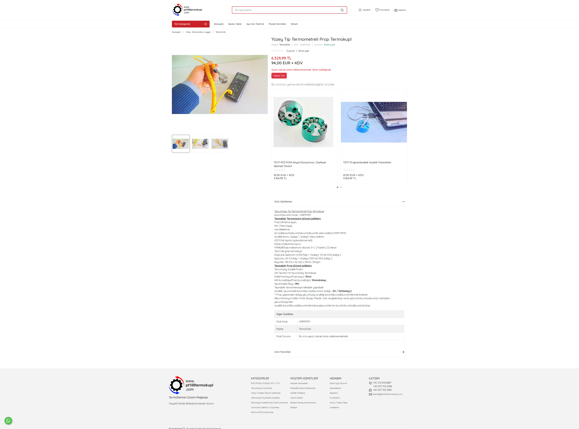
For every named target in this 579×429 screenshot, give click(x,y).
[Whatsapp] (8, 420)
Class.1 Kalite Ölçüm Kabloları (266, 393)
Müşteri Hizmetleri (299, 383)
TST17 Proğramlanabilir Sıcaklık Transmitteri (367, 162)
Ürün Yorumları (282, 351)
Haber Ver (279, 75)
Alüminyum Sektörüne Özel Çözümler (269, 402)
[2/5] (273, 51)
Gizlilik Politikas (297, 393)
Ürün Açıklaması (283, 201)
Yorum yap (303, 51)
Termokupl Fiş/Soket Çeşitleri (265, 397)
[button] (337, 187)
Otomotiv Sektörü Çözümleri (265, 407)
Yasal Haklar (296, 397)
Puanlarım (335, 397)
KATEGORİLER (260, 378)
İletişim (293, 407)
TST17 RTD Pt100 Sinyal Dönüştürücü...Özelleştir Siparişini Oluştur (300, 164)
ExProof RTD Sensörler (262, 412)
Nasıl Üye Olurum (338, 383)
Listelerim (334, 407)
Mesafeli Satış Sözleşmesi (302, 388)
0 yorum (291, 51)
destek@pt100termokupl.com (387, 394)
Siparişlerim (335, 388)
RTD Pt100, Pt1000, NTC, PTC (265, 383)
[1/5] (272, 51)
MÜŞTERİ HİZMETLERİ (304, 378)
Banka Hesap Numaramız (303, 402)
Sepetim (334, 393)
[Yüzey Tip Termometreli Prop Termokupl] (220, 85)
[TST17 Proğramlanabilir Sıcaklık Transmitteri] (374, 122)
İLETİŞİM (374, 378)
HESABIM (335, 378)
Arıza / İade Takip (339, 402)
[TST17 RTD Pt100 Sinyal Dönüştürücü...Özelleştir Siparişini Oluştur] (305, 122)
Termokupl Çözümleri (261, 388)
